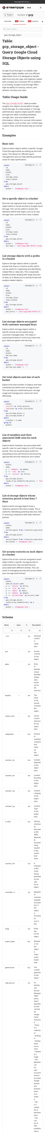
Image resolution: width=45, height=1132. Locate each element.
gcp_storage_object (12, 35)
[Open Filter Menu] (12, 631)
